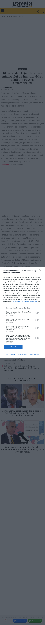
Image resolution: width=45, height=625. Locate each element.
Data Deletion (10, 354)
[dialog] (22, 312)
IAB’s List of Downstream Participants (25, 302)
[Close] (41, 271)
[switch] (37, 313)
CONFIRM (13, 347)
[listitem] (22, 308)
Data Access (22, 354)
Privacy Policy (34, 354)
